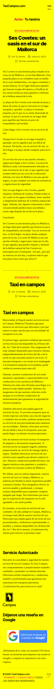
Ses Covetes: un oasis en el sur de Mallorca (26, 43)
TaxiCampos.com (14, 5)
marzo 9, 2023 (39, 56)
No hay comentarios (29, 61)
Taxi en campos (27, 284)
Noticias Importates (27, 31)
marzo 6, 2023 (39, 291)
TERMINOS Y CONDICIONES (18, 677)
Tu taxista (20, 56)
